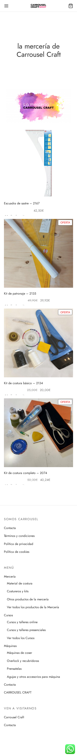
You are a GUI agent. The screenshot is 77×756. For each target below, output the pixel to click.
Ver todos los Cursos (20, 638)
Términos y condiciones (19, 536)
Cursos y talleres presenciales (26, 630)
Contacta (10, 528)
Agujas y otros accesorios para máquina (33, 676)
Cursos (8, 615)
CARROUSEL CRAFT (17, 692)
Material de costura (19, 583)
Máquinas (10, 646)
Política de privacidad (18, 544)
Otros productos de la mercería (28, 599)
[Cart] (70, 6)
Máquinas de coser (19, 652)
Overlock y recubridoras (23, 661)
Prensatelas (14, 668)
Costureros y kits (17, 591)
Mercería (10, 576)
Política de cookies (16, 551)
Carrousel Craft (14, 717)
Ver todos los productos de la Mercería (33, 607)
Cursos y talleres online (22, 622)
